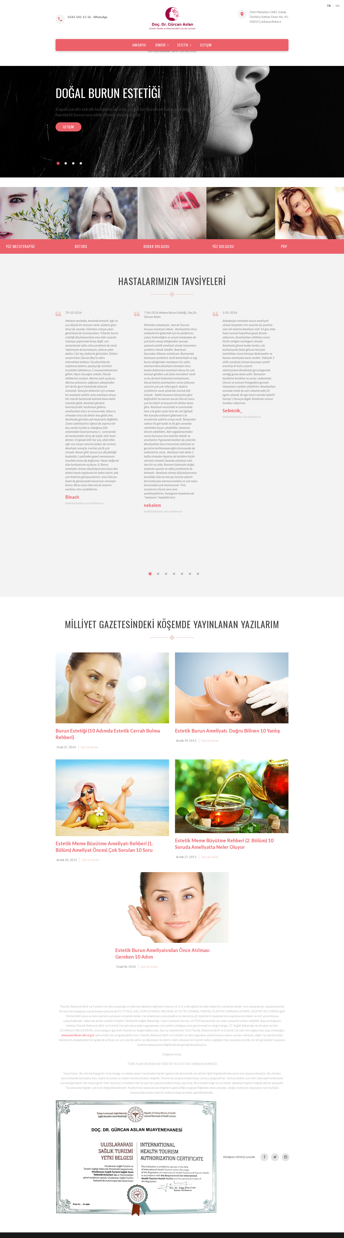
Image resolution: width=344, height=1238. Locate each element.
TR (329, 5)
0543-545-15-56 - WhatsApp (87, 17)
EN (337, 5)
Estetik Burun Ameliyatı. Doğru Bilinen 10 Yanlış (227, 736)
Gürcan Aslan (89, 752)
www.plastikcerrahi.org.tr (78, 1040)
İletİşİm (68, 129)
